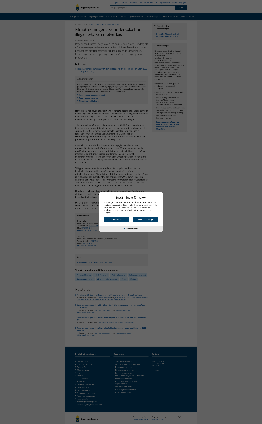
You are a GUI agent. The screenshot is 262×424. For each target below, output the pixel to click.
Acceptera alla (116, 219)
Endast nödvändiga (145, 219)
